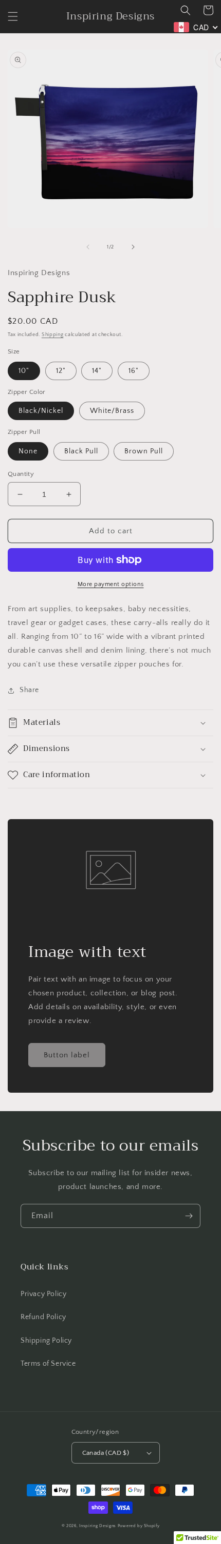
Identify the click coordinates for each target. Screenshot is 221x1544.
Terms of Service (48, 1364)
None (28, 451)
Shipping (53, 335)
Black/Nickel (41, 411)
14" (97, 371)
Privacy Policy (43, 1294)
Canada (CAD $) (106, 1452)
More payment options (111, 584)
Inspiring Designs (97, 1526)
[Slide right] (133, 247)
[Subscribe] (188, 1216)
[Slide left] (88, 247)
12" (61, 371)
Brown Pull (143, 451)
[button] (13, 16)
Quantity (21, 473)
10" (24, 371)
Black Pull (81, 451)
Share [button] (29, 690)
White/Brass (112, 411)
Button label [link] (67, 1055)
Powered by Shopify (139, 1526)
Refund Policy (43, 1317)
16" (133, 371)
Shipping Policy (46, 1341)
